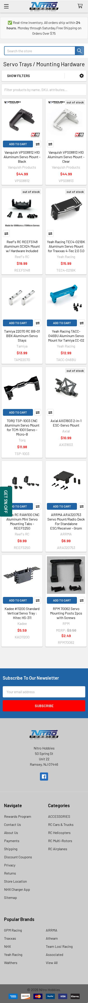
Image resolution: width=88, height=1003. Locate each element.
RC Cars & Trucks (61, 824)
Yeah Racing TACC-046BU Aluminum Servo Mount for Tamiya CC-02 (66, 335)
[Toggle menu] (6, 6)
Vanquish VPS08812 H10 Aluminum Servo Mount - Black (22, 156)
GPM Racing (13, 930)
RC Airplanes (57, 849)
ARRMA (51, 930)
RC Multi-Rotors (60, 840)
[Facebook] (44, 776)
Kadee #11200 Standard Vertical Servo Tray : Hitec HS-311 (22, 613)
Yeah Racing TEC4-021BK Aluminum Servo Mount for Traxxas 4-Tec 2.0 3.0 (66, 246)
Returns (10, 873)
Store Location (15, 881)
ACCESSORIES (59, 816)
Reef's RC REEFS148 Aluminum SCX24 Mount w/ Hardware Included (22, 246)
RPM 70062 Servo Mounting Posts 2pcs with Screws (66, 613)
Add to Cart (18, 144)
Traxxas (10, 938)
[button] (81, 76)
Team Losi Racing (59, 946)
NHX (7, 946)
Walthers (10, 962)
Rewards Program (17, 816)
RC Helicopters (59, 832)
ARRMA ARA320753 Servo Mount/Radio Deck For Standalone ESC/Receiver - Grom (66, 521)
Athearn (52, 938)
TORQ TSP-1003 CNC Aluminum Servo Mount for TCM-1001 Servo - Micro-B (22, 427)
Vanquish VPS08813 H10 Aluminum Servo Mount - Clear (66, 156)
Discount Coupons (18, 857)
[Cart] (81, 6)
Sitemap (10, 897)
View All (52, 962)
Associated (54, 954)
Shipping (10, 849)
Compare (37, 144)
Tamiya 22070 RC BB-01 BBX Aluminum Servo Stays (22, 335)
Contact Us (12, 824)
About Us (11, 832)
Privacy (9, 865)
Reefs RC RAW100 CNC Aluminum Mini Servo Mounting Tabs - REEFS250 (22, 521)
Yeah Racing (13, 954)
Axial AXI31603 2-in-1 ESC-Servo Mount (66, 422)
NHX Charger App (17, 889)
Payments (11, 840)
